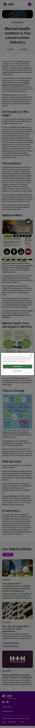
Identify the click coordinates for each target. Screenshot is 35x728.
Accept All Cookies (17, 366)
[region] (17, 364)
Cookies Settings (17, 371)
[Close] (32, 355)
